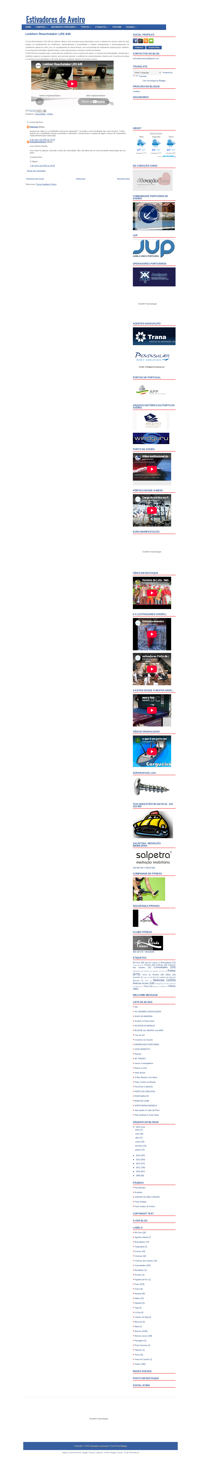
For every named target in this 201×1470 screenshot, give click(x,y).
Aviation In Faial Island (144, 1021)
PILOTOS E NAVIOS (144, 1087)
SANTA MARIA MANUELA (146, 1105)
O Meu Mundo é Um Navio (146, 1077)
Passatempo (140, 1188)
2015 (138, 1127)
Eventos (146, 971)
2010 (138, 1171)
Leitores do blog (166, 977)
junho (137, 1130)
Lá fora (153, 977)
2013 (138, 1160)
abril (137, 1138)
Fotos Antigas (140, 1202)
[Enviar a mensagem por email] (36, 111)
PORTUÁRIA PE (142, 1096)
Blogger (162, 81)
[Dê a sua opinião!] (39, 111)
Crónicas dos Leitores (144, 1261)
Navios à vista (141, 1068)
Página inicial (80, 179)
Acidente (138, 1192)
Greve (144, 975)
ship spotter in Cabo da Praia (147, 1110)
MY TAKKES (140, 1059)
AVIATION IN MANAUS (145, 1026)
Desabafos (136, 971)
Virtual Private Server (131, 1452)
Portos (86, 27)
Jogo (145, 977)
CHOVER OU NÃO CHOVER (147, 1197)
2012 (138, 1163)
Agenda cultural (151, 963)
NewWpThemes (75, 1452)
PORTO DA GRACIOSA (145, 1091)
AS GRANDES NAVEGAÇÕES (148, 1012)
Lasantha (99, 1452)
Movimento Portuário (64, 27)
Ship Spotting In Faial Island (147, 1115)
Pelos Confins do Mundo (145, 1082)
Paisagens (158, 983)
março (138, 1142)
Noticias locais (140, 983)
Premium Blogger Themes (113, 1452)
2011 (138, 1167)
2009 (138, 1176)
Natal (146, 980)
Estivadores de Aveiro (55, 19)
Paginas (131, 27)
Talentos (138, 986)
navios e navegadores (144, 1063)
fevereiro (139, 1146)
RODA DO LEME (142, 1101)
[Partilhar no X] (42, 111)
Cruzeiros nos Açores (144, 1040)
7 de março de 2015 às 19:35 (42, 166)
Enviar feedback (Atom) (46, 184)
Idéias (168, 975)
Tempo (153, 133)
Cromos (147, 965)
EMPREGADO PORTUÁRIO (147, 1044)
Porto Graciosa (170, 983)
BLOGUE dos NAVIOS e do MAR (149, 1030)
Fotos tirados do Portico (145, 1206)
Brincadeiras (166, 963)
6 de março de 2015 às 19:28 (42, 140)
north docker (140, 1073)
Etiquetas (139, 48)
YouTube (117, 27)
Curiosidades (40, 114)
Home (28, 27)
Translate (143, 76)
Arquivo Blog (153, 48)
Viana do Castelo (159, 986)
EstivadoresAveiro (38, 142)
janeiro (138, 1150)
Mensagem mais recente (35, 179)
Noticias (159, 980)
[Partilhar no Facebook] (44, 111)
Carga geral (137, 965)
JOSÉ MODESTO (142, 1049)
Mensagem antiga (123, 179)
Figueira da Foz (158, 971)
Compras (41, 27)
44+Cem (136, 963)
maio (137, 1134)
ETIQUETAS (101, 27)
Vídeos (50, 114)
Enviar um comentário (36, 171)
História (155, 975)
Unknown (34, 127)
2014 (138, 1155)
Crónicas (159, 965)
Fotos (172, 970)
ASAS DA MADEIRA (143, 1016)
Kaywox (138, 1054)
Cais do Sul (139, 1035)
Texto (146, 986)
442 (136, 1007)
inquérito (136, 977)
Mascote (136, 980)
